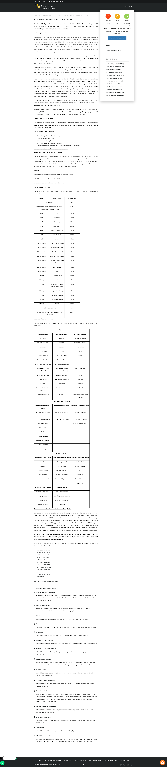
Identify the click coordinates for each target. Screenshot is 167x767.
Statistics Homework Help (115, 72)
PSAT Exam (45, 513)
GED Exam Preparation (43, 557)
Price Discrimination (42, 691)
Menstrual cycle (41, 669)
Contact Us (83, 760)
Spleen (38, 624)
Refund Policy (97, 760)
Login (130, 6)
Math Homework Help (114, 84)
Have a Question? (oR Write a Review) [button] (47, 581)
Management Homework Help (116, 75)
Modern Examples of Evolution (45, 592)
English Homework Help (114, 89)
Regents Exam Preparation (44, 572)
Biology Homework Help (114, 87)
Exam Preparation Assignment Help (43, 114)
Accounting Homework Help (115, 64)
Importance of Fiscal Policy (44, 640)
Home (36, 15)
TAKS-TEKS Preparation (43, 577)
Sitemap (75, 760)
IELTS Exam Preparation (43, 564)
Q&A (120, 760)
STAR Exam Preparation (43, 574)
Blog (116, 760)
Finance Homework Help (114, 69)
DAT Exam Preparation (43, 569)
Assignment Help (93, 24)
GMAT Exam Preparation (44, 560)
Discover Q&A (67, 760)
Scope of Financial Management (46, 680)
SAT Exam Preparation (61, 149)
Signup (125, 6)
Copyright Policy (108, 760)
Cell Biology (40, 727)
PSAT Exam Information (114, 50)
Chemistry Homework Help (115, 81)
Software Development (43, 659)
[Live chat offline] (162, 762)
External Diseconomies (43, 605)
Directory (126, 760)
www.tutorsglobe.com (48, 509)
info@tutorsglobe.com (57, 1)
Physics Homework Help (114, 78)
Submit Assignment (117, 38)
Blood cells (39, 632)
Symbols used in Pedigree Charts (46, 706)
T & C (89, 760)
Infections (39, 616)
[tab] (66, 581)
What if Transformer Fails (44, 736)
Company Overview (49, 760)
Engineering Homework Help (115, 92)
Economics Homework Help (115, 66)
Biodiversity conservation (44, 717)
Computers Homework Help (115, 95)
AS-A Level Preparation (43, 550)
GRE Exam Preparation (43, 562)
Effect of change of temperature (46, 648)
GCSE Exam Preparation (43, 555)
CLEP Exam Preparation (43, 552)
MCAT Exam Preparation (44, 567)
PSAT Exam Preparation (46, 15)
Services (58, 760)
